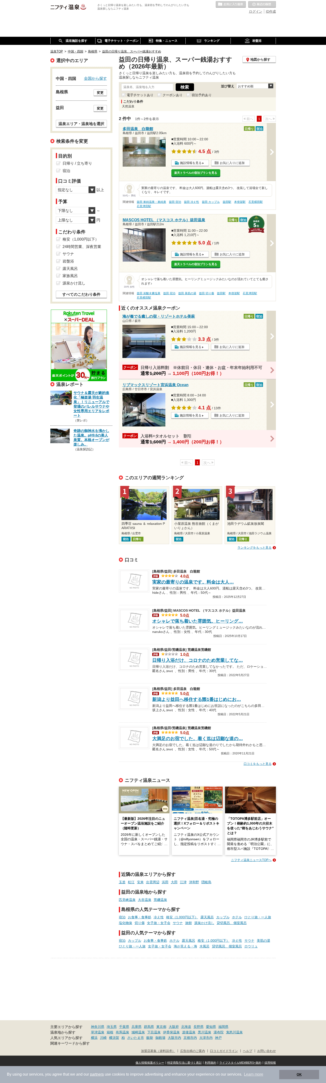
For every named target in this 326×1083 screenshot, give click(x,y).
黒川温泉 (204, 1032)
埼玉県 (112, 1027)
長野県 (199, 1027)
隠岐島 (206, 882)
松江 (131, 882)
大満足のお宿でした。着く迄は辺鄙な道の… (197, 738)
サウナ (178, 923)
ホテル (237, 917)
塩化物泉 (125, 923)
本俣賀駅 (240, 202)
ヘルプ (247, 1051)
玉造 (122, 882)
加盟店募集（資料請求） (158, 1051)
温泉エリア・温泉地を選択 (81, 123)
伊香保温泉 (171, 1032)
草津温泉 (97, 1032)
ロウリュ (251, 946)
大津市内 (206, 1038)
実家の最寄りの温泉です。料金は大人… (193, 581)
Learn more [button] (253, 1074)
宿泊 (122, 917)
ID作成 (271, 11)
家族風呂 (70, 276)
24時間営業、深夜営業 (82, 247)
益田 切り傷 (206, 293)
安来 (140, 882)
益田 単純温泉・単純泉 (151, 202)
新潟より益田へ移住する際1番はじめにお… (196, 699)
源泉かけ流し (204, 923)
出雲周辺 (152, 882)
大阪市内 (174, 1038)
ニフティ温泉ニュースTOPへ (251, 860)
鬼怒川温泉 (234, 1032)
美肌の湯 (263, 940)
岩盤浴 (68, 261)
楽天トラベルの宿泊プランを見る (195, 172)
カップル (223, 917)
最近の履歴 (262, 4)
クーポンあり (173, 95)
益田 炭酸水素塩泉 (148, 293)
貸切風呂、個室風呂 (232, 923)
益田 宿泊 (175, 202)
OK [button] (299, 1074)
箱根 (110, 1032)
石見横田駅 (255, 202)
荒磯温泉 (160, 900)
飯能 (149, 1038)
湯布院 (219, 1032)
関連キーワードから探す (70, 1043)
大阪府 (174, 1027)
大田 (174, 882)
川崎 (103, 1038)
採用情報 (270, 1062)
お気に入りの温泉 (231, 4)
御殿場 (160, 1038)
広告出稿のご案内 (192, 1051)
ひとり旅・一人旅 (257, 917)
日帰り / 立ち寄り (77, 163)
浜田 (165, 882)
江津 (183, 882)
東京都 (161, 1027)
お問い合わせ (266, 1051)
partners (97, 1074)
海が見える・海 (185, 946)
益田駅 (227, 202)
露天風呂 (207, 917)
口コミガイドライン (224, 1051)
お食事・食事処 (139, 917)
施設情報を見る (191, 163)
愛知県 (211, 1027)
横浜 (94, 1038)
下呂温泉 (154, 1032)
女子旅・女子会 (158, 923)
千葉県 (124, 1027)
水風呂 (205, 946)
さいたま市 (135, 1038)
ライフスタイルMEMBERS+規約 (240, 1062)
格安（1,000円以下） (182, 917)
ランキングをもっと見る (254, 547)
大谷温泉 (144, 900)
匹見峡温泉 (127, 900)
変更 (100, 93)
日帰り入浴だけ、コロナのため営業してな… (197, 660)
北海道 (186, 1027)
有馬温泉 (122, 1032)
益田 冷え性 (191, 202)
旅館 (188, 923)
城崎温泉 (138, 1032)
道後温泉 (188, 1032)
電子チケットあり (140, 95)
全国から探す (95, 78)
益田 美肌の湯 (187, 293)
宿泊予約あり (202, 95)
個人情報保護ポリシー (150, 1062)
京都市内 (190, 1038)
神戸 (218, 1038)
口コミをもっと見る (258, 764)
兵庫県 (136, 1027)
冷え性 (159, 917)
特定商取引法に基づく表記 (184, 1062)
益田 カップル (211, 202)
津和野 (194, 882)
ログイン (255, 11)
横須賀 (114, 1038)
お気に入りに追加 (232, 163)
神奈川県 (97, 1027)
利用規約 (210, 1062)
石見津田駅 (144, 206)
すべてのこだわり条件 (81, 294)
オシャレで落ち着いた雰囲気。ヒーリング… (197, 621)
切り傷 (140, 923)
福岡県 (223, 1027)
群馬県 (149, 1027)
